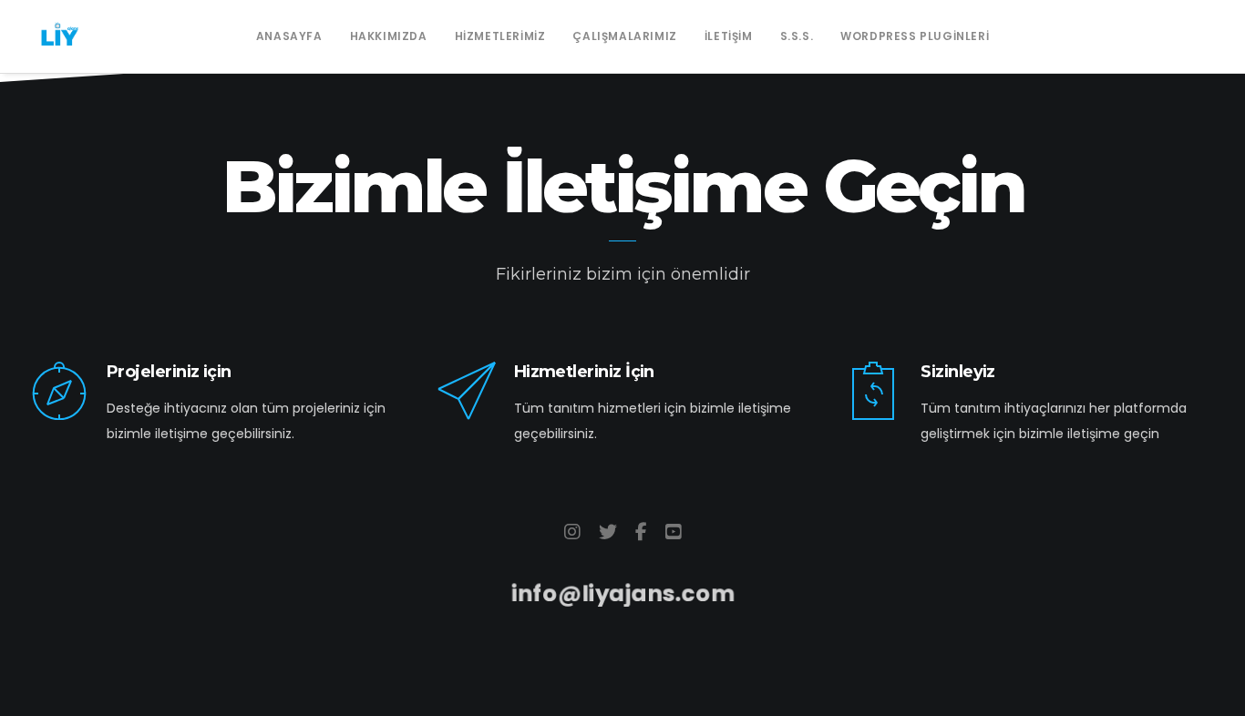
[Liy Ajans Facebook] (641, 532)
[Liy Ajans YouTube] (673, 532)
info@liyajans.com (622, 593)
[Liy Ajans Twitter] (608, 532)
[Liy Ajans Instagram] (572, 532)
